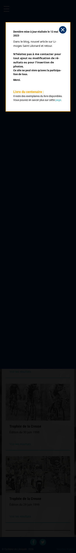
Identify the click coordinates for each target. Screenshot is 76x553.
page (58, 100)
